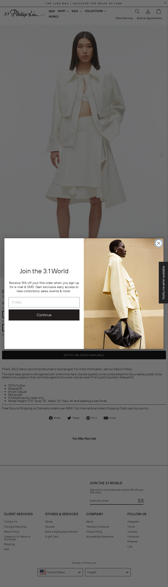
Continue (44, 314)
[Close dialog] (158, 243)
